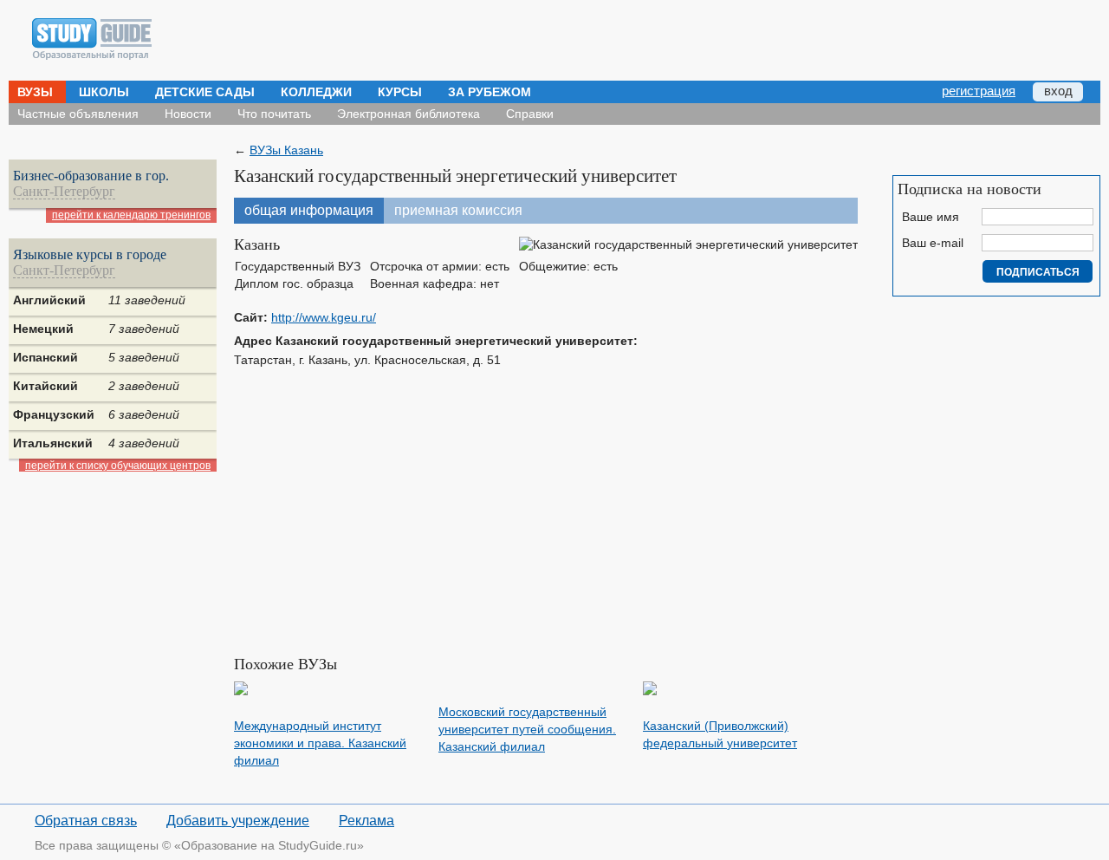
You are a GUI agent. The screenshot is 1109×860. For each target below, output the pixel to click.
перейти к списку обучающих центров (118, 465)
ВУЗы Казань (286, 150)
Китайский (45, 386)
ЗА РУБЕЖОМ (489, 92)
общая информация (308, 210)
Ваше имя (930, 217)
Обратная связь (86, 820)
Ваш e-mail (932, 243)
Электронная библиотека (408, 114)
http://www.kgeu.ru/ (323, 317)
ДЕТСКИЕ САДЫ (205, 92)
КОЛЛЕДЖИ (316, 92)
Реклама (366, 820)
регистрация (978, 90)
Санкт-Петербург (64, 192)
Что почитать (274, 114)
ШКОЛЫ (104, 92)
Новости (188, 114)
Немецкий (43, 329)
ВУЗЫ (35, 92)
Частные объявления (78, 114)
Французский (53, 414)
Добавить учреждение (237, 820)
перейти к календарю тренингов (131, 215)
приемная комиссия (458, 210)
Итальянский (53, 443)
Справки (530, 114)
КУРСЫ (400, 92)
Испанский (45, 357)
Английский (49, 300)
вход (1058, 90)
